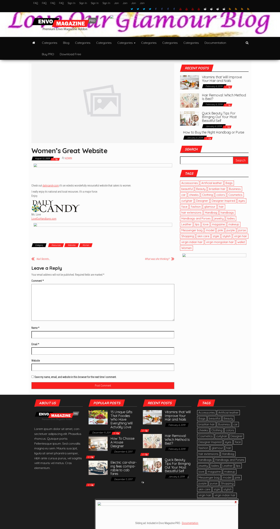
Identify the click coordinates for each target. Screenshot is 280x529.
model (210, 230)
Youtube (181, 9)
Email (35, 344)
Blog (66, 43)
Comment (37, 280)
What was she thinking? (157, 258)
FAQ (35, 3)
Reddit (205, 9)
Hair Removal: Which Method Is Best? (224, 97)
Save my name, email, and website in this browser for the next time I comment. (75, 377)
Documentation (215, 43)
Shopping (187, 236)
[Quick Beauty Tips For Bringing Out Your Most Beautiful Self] (189, 118)
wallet (241, 242)
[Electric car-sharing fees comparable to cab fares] (98, 467)
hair (221, 206)
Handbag (211, 212)
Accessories (189, 183)
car (183, 195)
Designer (202, 200)
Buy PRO (48, 54)
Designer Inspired (223, 200)
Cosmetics (235, 195)
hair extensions (191, 212)
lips (197, 224)
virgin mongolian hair (220, 242)
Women (85, 245)
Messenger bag (191, 230)
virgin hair (240, 236)
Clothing (207, 195)
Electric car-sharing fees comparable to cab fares (123, 468)
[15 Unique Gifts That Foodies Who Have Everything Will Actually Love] (98, 417)
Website (35, 360)
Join (116, 3)
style (216, 236)
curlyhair (187, 200)
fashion (196, 206)
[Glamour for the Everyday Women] (34, 42)
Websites (71, 245)
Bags (229, 183)
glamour (209, 206)
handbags (227, 212)
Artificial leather (211, 183)
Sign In (71, 3)
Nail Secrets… (43, 258)
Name (35, 327)
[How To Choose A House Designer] (98, 443)
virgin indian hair (192, 242)
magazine (218, 224)
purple (230, 230)
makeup (233, 224)
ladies (231, 218)
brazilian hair (217, 189)
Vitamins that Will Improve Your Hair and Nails (222, 79)
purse (242, 230)
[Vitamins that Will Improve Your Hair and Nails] (189, 82)
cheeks (194, 195)
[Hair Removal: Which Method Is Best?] (189, 100)
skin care (203, 236)
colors (220, 195)
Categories (49, 43)
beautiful (187, 189)
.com (50, 185)
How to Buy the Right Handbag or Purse (213, 132)
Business (235, 189)
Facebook (156, 9)
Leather (186, 224)
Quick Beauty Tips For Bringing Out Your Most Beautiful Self (219, 117)
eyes (241, 200)
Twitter (132, 9)
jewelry (219, 218)
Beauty (201, 189)
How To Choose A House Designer (122, 442)
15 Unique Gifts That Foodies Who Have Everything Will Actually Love (121, 419)
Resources (56, 245)
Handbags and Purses (196, 218)
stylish (226, 236)
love (206, 224)
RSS (230, 9)
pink (220, 230)
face (184, 206)
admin (68, 158)
